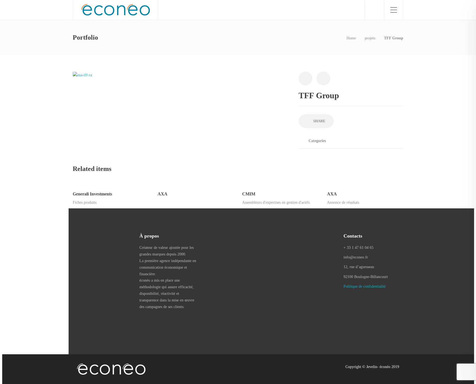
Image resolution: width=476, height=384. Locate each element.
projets (370, 38)
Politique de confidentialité (365, 286)
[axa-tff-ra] (82, 75)
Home (351, 38)
